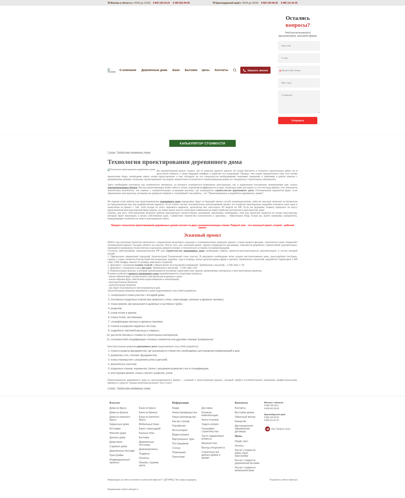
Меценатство (209, 443)
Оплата (239, 445)
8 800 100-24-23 (161, 2)
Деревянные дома (154, 70)
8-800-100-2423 (271, 405)
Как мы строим (180, 421)
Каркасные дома (119, 424)
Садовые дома (118, 446)
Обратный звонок (245, 416)
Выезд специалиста (213, 447)
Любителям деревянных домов (133, 152)
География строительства (210, 430)
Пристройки (116, 455)
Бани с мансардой (149, 428)
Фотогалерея (179, 430)
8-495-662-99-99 (271, 408)
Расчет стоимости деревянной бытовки (247, 461)
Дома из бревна (118, 412)
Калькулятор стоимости (202, 143)
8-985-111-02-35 (271, 420)
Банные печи (146, 433)
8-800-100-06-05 (271, 417)
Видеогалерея (180, 434)
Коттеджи (115, 428)
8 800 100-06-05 (269, 2)
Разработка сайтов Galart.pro (283, 480)
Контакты (222, 70)
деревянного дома (170, 201)
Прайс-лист (241, 441)
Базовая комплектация (210, 414)
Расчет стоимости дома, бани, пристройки (245, 453)
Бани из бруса (147, 408)
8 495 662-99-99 (181, 2)
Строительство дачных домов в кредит (211, 455)
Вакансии (240, 421)
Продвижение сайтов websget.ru (123, 489)
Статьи (111, 152)
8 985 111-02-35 (289, 2)
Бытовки (191, 70)
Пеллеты (144, 458)
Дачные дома (117, 437)
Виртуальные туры (183, 439)
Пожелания (179, 452)
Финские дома (117, 433)
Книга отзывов (210, 419)
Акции (175, 408)
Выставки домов (244, 412)
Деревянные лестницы (146, 443)
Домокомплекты (148, 449)
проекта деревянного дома (143, 273)
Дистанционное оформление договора (244, 428)
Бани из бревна (148, 412)
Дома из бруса (117, 408)
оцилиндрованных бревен (122, 187)
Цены (206, 70)
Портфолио (179, 425)
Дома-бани (115, 442)
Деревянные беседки (122, 450)
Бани (176, 70)
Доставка (207, 408)
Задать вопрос (210, 424)
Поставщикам (180, 443)
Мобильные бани (149, 424)
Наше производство (184, 416)
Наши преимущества (184, 412)
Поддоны (144, 453)
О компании (127, 70)
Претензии (178, 456)
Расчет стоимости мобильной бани (245, 469)
